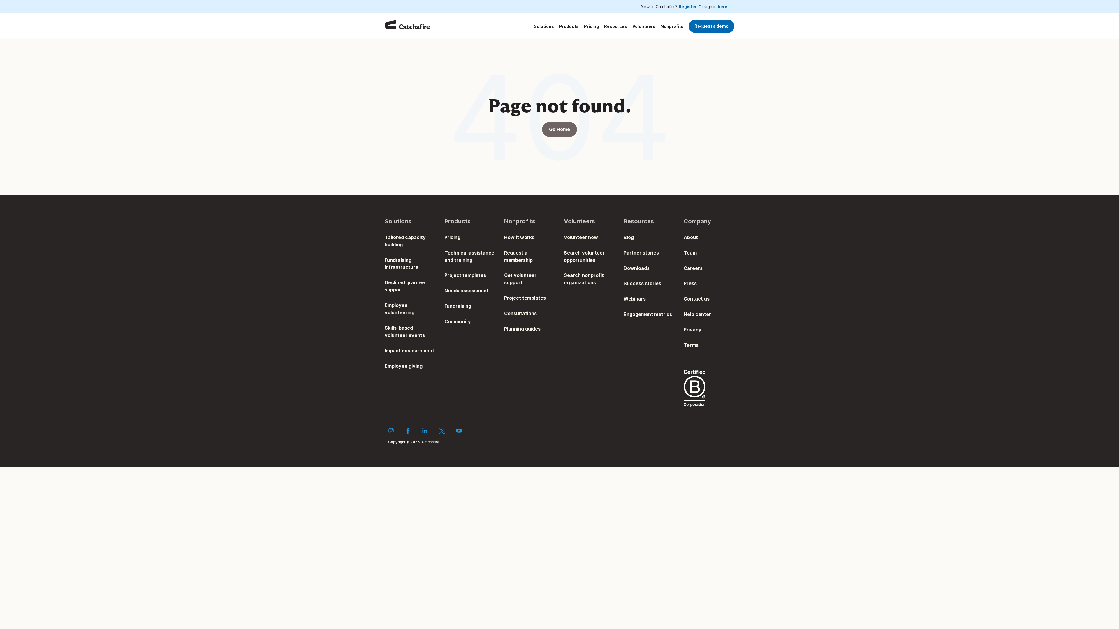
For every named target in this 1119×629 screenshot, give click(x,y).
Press (690, 283)
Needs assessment (466, 291)
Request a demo (711, 26)
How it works (519, 237)
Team (690, 253)
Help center (697, 314)
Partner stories (641, 253)
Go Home (559, 129)
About (691, 237)
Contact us (697, 299)
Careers (693, 268)
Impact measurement (409, 351)
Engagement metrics (648, 314)
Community (457, 321)
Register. (689, 6)
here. (723, 6)
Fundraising (457, 306)
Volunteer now (581, 237)
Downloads (637, 268)
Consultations (520, 313)
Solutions (544, 26)
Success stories (642, 283)
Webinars (635, 299)
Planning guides (522, 329)
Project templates (465, 275)
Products (569, 26)
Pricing (591, 26)
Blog (629, 237)
